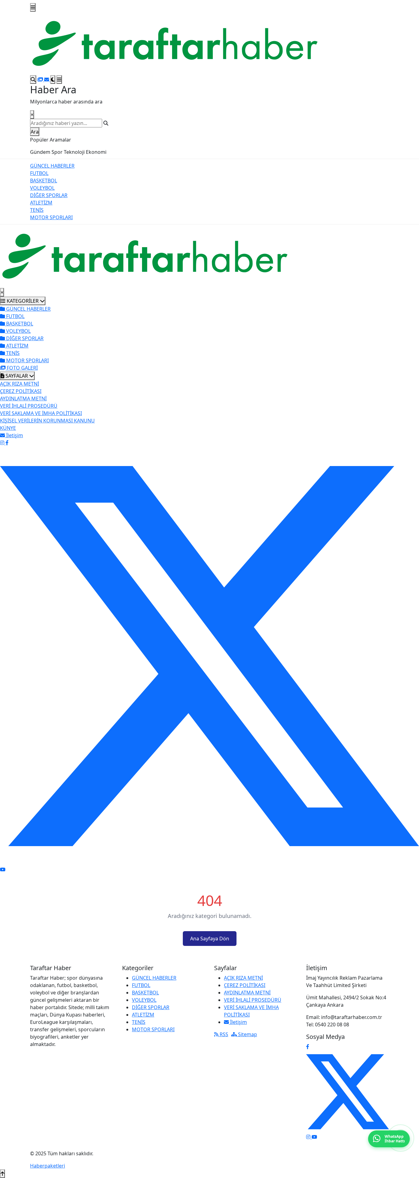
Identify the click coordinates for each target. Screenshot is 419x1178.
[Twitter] (209, 655)
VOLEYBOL (42, 188)
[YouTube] (3, 869)
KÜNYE (8, 428)
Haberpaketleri (47, 1165)
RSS (223, 1034)
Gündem (40, 152)
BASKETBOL (43, 180)
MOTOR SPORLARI (51, 217)
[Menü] (33, 7)
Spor (57, 152)
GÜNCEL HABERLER (52, 165)
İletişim (238, 1022)
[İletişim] (47, 79)
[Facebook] (7, 442)
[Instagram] (3, 442)
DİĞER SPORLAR (48, 195)
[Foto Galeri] (40, 79)
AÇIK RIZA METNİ (19, 383)
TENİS (37, 210)
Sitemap (247, 1034)
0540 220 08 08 (332, 1024)
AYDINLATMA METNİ (23, 398)
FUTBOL (39, 173)
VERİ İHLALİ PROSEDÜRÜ (28, 405)
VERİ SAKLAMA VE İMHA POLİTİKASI (41, 413)
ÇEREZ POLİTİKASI (20, 391)
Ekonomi (96, 152)
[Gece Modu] (52, 79)
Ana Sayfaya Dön (209, 938)
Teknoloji (74, 152)
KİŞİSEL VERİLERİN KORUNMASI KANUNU (47, 420)
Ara (35, 131)
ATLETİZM (41, 202)
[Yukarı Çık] (2, 1173)
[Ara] (33, 79)
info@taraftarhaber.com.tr (351, 1017)
